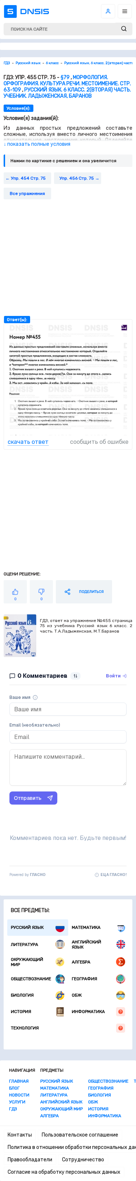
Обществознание (31, 978)
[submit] (123, 29)
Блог (14, 1088)
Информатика (88, 1011)
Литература (24, 944)
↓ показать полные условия (37, 144)
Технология (25, 1028)
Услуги (17, 1101)
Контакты (20, 1135)
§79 (65, 77)
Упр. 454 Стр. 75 (28, 178)
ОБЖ (77, 995)
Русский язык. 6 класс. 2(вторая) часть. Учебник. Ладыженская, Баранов (67, 93)
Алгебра (81, 962)
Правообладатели (30, 1160)
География (84, 978)
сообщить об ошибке (99, 441)
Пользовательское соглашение (80, 1135)
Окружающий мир (27, 962)
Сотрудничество (83, 1160)
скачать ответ (28, 441)
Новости (19, 1095)
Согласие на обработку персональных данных (64, 1172)
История (21, 1011)
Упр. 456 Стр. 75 (76, 178)
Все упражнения (27, 193)
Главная (19, 1081)
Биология (22, 995)
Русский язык (27, 927)
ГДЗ (13, 1108)
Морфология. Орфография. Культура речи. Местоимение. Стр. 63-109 (67, 83)
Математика (86, 927)
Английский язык (86, 944)
